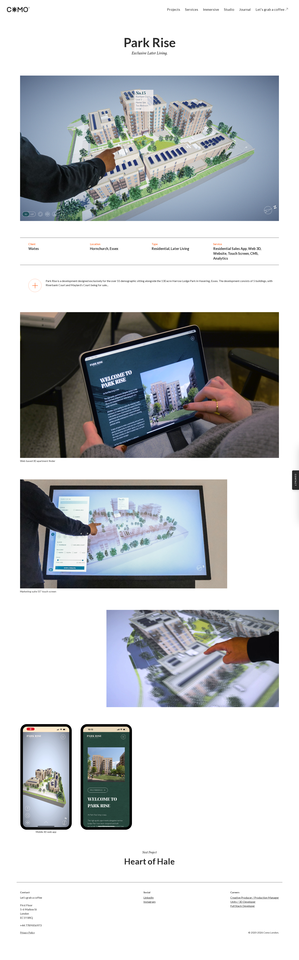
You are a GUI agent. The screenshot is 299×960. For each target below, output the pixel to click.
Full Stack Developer (242, 905)
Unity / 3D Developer (243, 901)
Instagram (149, 901)
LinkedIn (148, 897)
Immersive (211, 9)
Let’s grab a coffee (270, 9)
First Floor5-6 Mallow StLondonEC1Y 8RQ (28, 911)
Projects (173, 9)
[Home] (18, 9)
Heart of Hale (149, 861)
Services (191, 9)
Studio (229, 9)
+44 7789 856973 (31, 925)
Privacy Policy (27, 932)
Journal (245, 9)
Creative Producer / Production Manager (254, 897)
